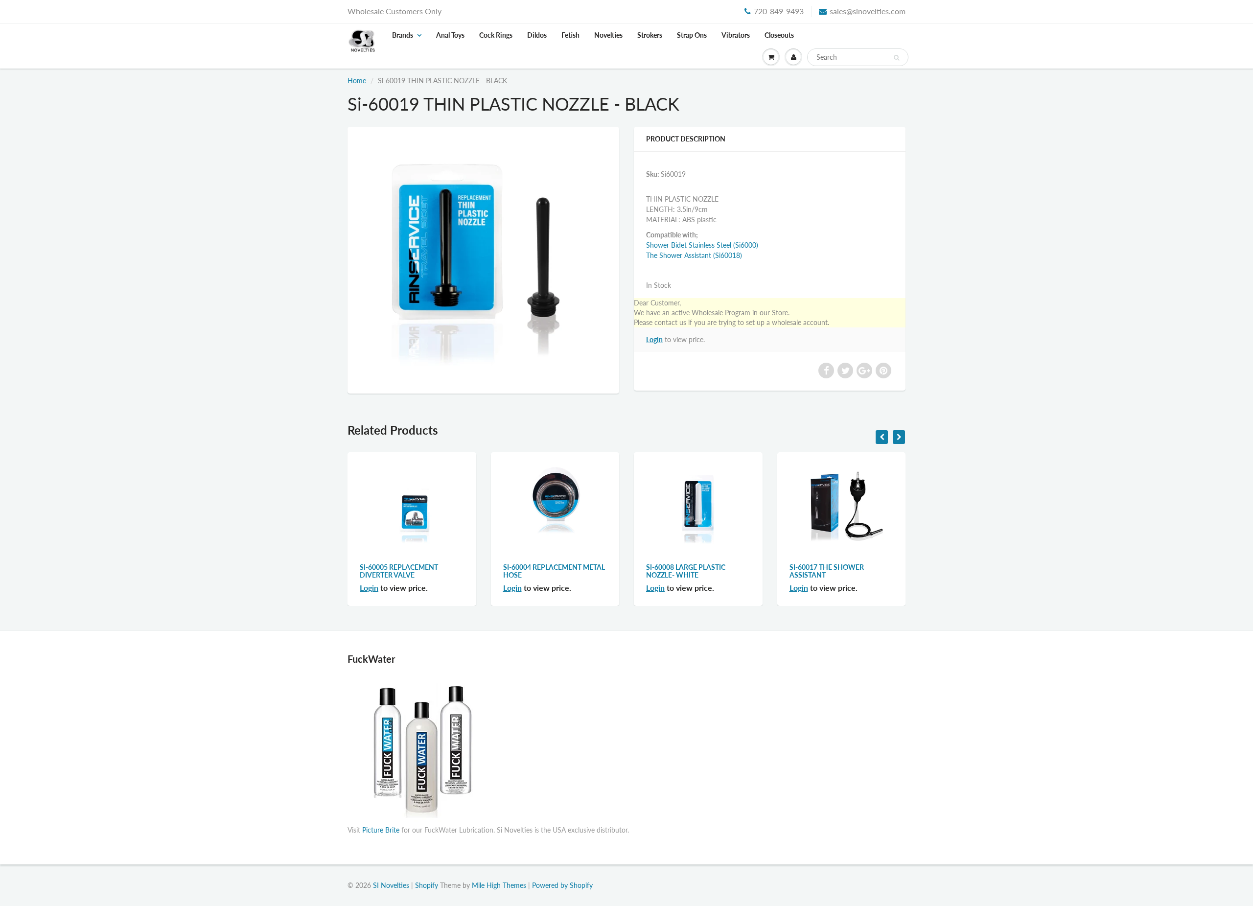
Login (654, 339)
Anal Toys (450, 35)
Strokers (649, 35)
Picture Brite (380, 830)
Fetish (570, 35)
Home (357, 80)
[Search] (896, 58)
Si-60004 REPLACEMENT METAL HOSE (554, 571)
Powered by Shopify (562, 885)
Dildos (537, 35)
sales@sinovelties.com (867, 11)
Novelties (608, 35)
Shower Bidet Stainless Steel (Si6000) (702, 245)
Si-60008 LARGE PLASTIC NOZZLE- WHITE (685, 571)
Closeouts (779, 35)
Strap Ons (692, 35)
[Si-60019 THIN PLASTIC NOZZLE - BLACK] (483, 259)
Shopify (426, 885)
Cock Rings (495, 35)
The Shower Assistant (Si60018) (694, 255)
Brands (402, 35)
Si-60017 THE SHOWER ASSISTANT (826, 571)
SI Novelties (391, 885)
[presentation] (882, 437)
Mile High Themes (499, 885)
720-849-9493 (779, 11)
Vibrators (735, 35)
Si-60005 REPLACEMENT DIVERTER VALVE (399, 571)
